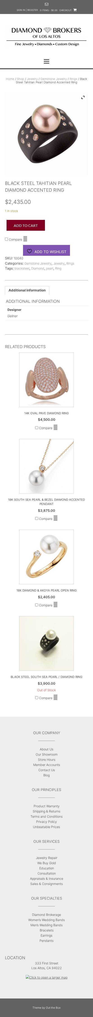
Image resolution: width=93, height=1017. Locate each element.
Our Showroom (47, 754)
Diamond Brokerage (46, 915)
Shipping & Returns (46, 811)
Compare (15, 239)
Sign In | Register (27, 10)
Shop (20, 79)
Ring (58, 268)
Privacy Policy (46, 822)
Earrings (46, 935)
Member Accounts (46, 765)
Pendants (46, 941)
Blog (46, 775)
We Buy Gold (46, 863)
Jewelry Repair (46, 858)
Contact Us (46, 770)
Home (10, 79)
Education (46, 868)
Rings (73, 79)
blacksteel (21, 268)
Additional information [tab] (27, 290)
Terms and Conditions (46, 816)
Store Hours (46, 759)
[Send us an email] (46, 4)
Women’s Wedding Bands (46, 920)
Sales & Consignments (46, 884)
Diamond (37, 268)
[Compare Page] (25, 239)
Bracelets (46, 930)
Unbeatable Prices (46, 827)
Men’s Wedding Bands (46, 925)
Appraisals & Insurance (46, 878)
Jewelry (32, 79)
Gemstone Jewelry (53, 79)
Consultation (46, 873)
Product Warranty (47, 806)
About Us (46, 749)
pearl (49, 268)
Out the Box (53, 1007)
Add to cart (26, 225)
